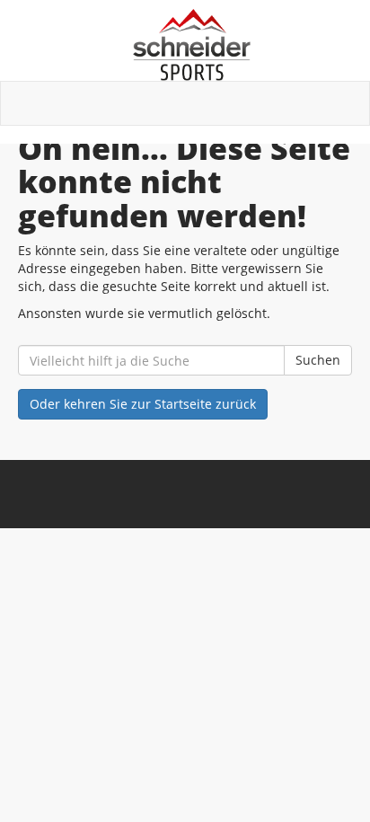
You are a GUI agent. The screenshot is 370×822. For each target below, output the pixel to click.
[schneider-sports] (191, 45)
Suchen (317, 359)
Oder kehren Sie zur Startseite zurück (143, 403)
